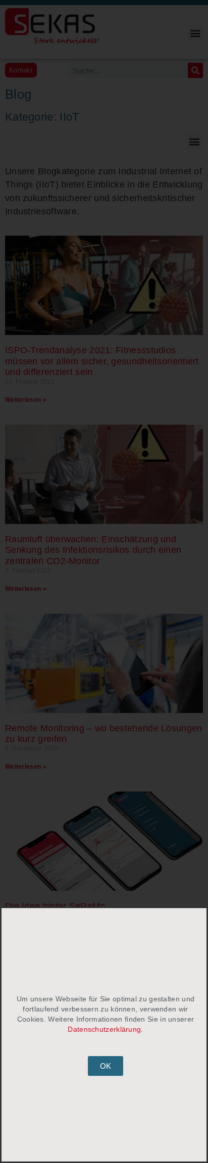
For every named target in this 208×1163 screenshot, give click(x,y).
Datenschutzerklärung (104, 1029)
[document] (104, 581)
